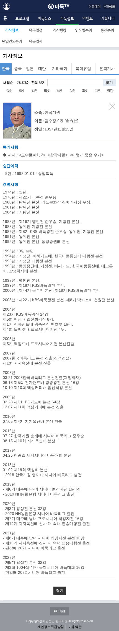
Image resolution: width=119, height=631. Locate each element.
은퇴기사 (107, 68)
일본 (30, 68)
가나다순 (23, 83)
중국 (18, 68)
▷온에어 (95, 6)
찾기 (109, 83)
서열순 (8, 83)
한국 (6, 68)
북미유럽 (83, 68)
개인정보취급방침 (50, 627)
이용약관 (75, 627)
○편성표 (109, 6)
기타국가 (60, 68)
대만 (42, 68)
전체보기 (38, 83)
